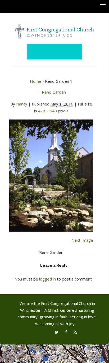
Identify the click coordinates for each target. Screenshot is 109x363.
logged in (47, 279)
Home (36, 81)
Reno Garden (51, 92)
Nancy (21, 104)
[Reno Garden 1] (51, 172)
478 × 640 (47, 110)
